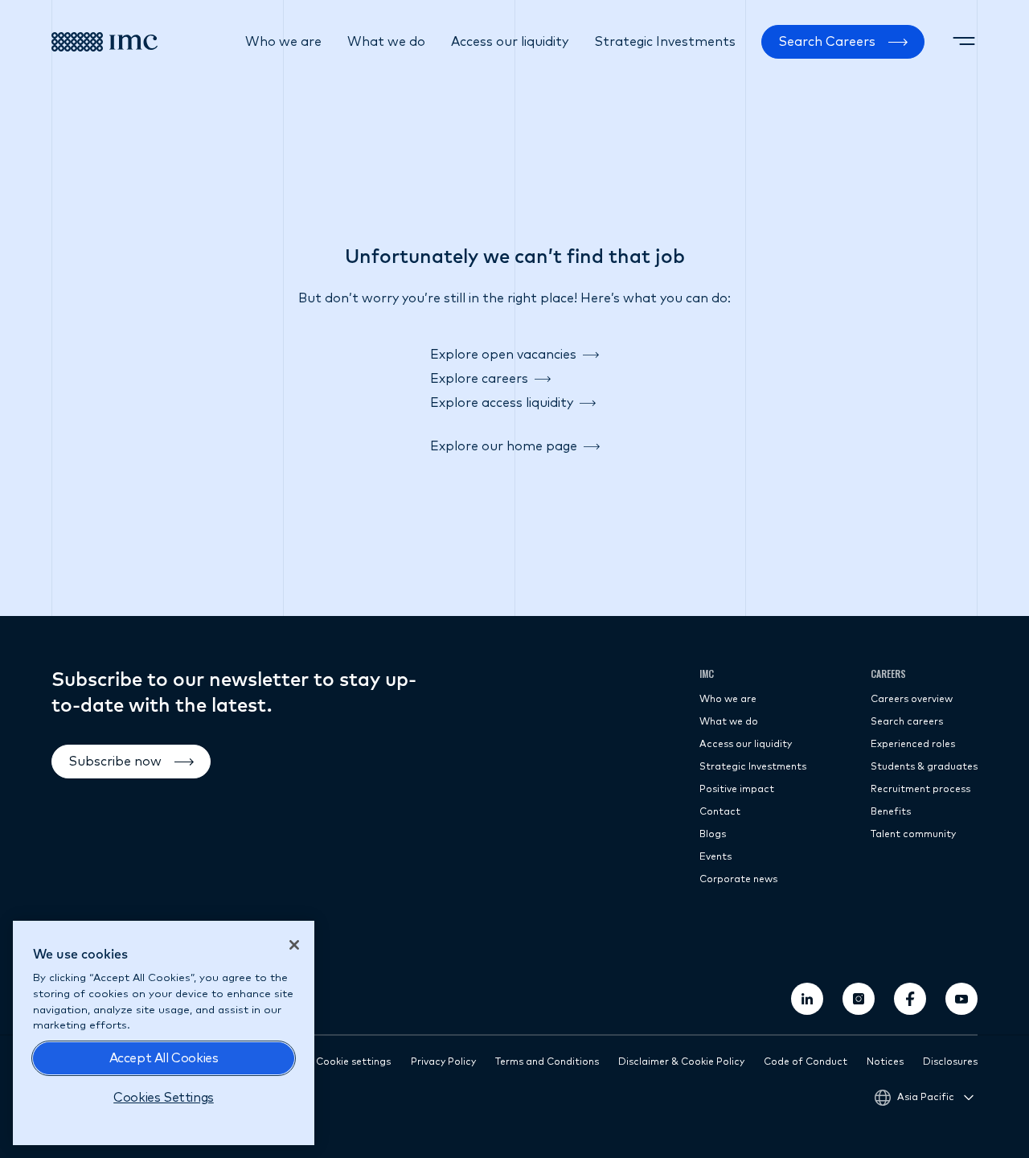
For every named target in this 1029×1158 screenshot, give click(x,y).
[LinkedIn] (807, 999)
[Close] (294, 945)
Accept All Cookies (164, 1058)
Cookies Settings (163, 1097)
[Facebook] (910, 999)
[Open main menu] (964, 41)
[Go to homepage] (104, 41)
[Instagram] (858, 999)
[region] (163, 1033)
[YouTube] (961, 999)
